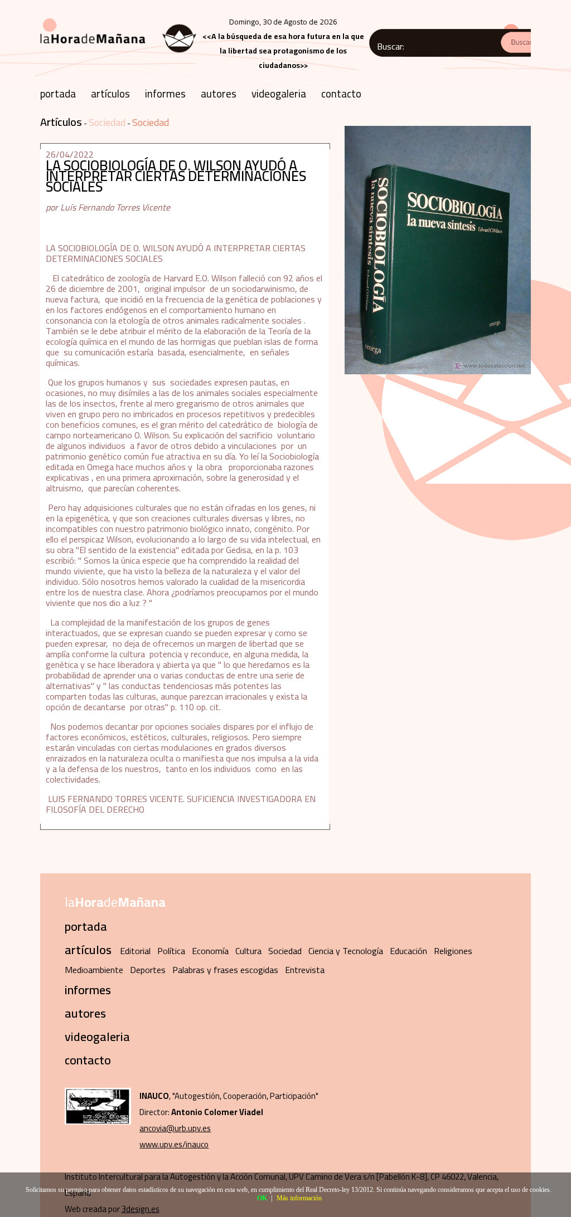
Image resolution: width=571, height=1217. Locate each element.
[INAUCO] (98, 1121)
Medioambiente (94, 969)
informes (165, 94)
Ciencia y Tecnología (345, 950)
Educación (408, 950)
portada (58, 94)
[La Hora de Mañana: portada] (118, 56)
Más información (299, 1198)
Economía (210, 950)
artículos (110, 94)
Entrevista (305, 969)
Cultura (248, 950)
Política (171, 950)
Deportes (148, 969)
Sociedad (107, 122)
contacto (341, 94)
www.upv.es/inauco (174, 1144)
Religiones (453, 950)
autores (218, 94)
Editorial (135, 950)
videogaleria (278, 94)
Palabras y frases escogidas (225, 969)
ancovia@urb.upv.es (175, 1128)
